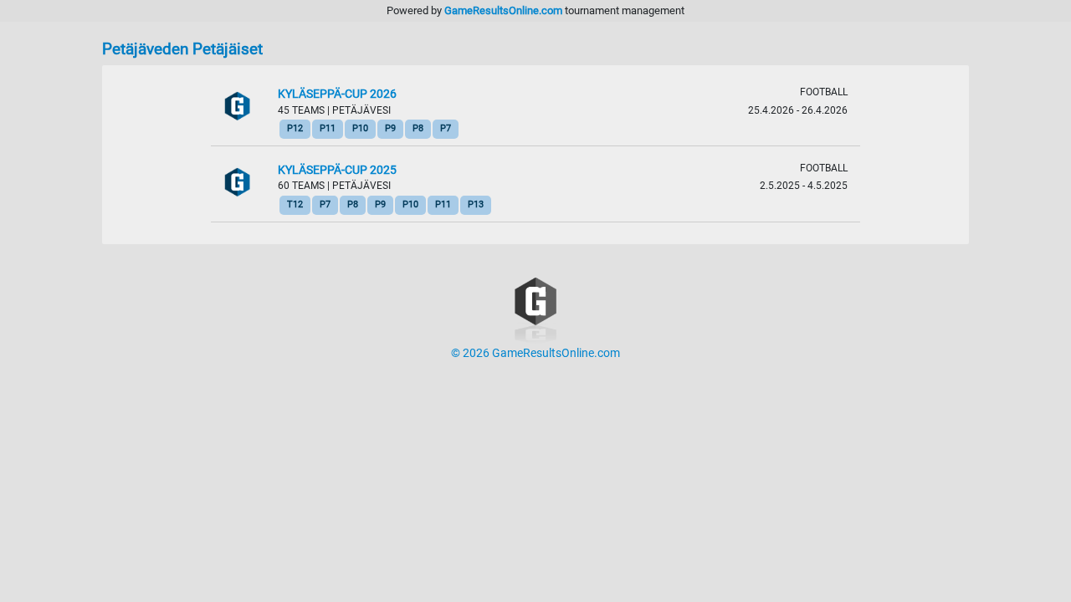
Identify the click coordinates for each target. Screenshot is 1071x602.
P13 (476, 204)
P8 (418, 128)
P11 (328, 128)
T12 (295, 204)
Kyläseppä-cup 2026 (337, 94)
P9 (390, 128)
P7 (445, 128)
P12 (295, 128)
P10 (360, 128)
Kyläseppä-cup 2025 (337, 170)
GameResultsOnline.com (503, 10)
